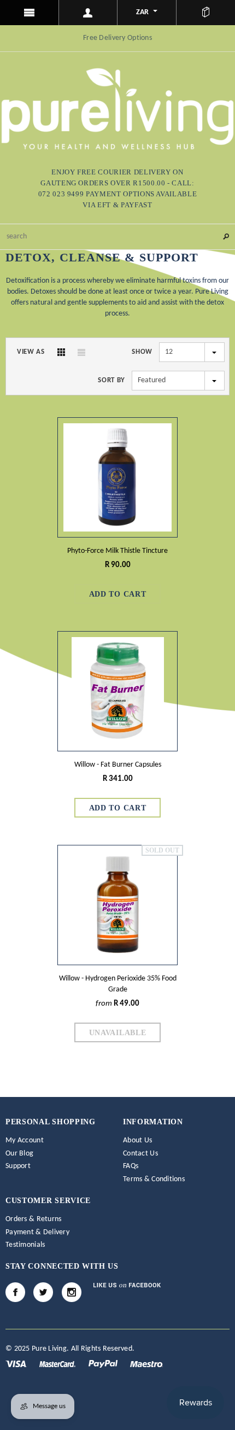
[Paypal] (104, 1364)
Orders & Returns (33, 1219)
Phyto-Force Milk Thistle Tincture (117, 551)
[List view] (81, 352)
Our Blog (19, 1153)
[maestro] (146, 1364)
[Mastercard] (58, 1364)
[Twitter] (43, 1292)
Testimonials (25, 1245)
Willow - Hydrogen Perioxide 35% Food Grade (118, 984)
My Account (24, 1140)
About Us (137, 1140)
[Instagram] (71, 1292)
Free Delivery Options (117, 38)
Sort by (111, 380)
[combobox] (117, 237)
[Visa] (16, 1364)
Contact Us (140, 1153)
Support (18, 1166)
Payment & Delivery (37, 1232)
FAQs (130, 1166)
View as (31, 351)
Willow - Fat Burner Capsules (117, 765)
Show (142, 351)
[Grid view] (61, 352)
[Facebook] (15, 1292)
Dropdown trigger (88, 12)
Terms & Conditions (154, 1179)
